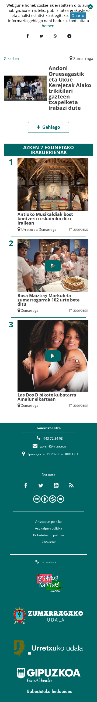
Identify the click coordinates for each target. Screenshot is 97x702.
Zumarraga (83, 58)
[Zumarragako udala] (48, 615)
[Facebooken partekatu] (27, 36)
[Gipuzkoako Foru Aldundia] (48, 680)
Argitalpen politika (48, 528)
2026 (76, 230)
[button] (90, 7)
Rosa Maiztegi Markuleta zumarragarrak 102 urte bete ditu (48, 300)
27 (86, 230)
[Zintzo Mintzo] (48, 583)
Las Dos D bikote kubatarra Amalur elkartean (47, 397)
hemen (48, 25)
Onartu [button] (77, 15)
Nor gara (48, 474)
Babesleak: (48, 562)
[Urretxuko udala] (48, 648)
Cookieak (49, 542)
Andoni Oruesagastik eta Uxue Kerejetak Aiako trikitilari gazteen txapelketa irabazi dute (69, 88)
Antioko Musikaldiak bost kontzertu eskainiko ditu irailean (45, 218)
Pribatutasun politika (48, 535)
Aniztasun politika (48, 521)
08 (82, 230)
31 (86, 310)
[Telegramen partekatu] (69, 36)
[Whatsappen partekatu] (55, 36)
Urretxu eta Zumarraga (38, 229)
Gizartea (11, 58)
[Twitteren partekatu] (41, 36)
